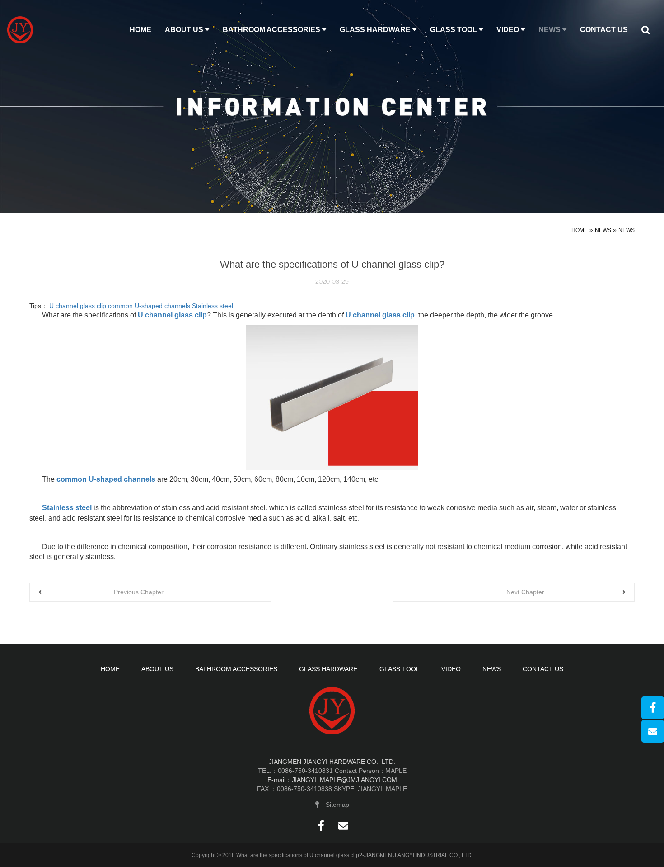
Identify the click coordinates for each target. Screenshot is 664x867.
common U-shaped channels (149, 305)
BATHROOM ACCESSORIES (272, 29)
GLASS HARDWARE (376, 29)
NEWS (550, 29)
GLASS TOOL (454, 29)
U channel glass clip (77, 305)
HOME (140, 29)
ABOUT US (185, 29)
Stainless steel (212, 305)
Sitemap (337, 804)
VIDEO (508, 29)
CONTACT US (604, 29)
